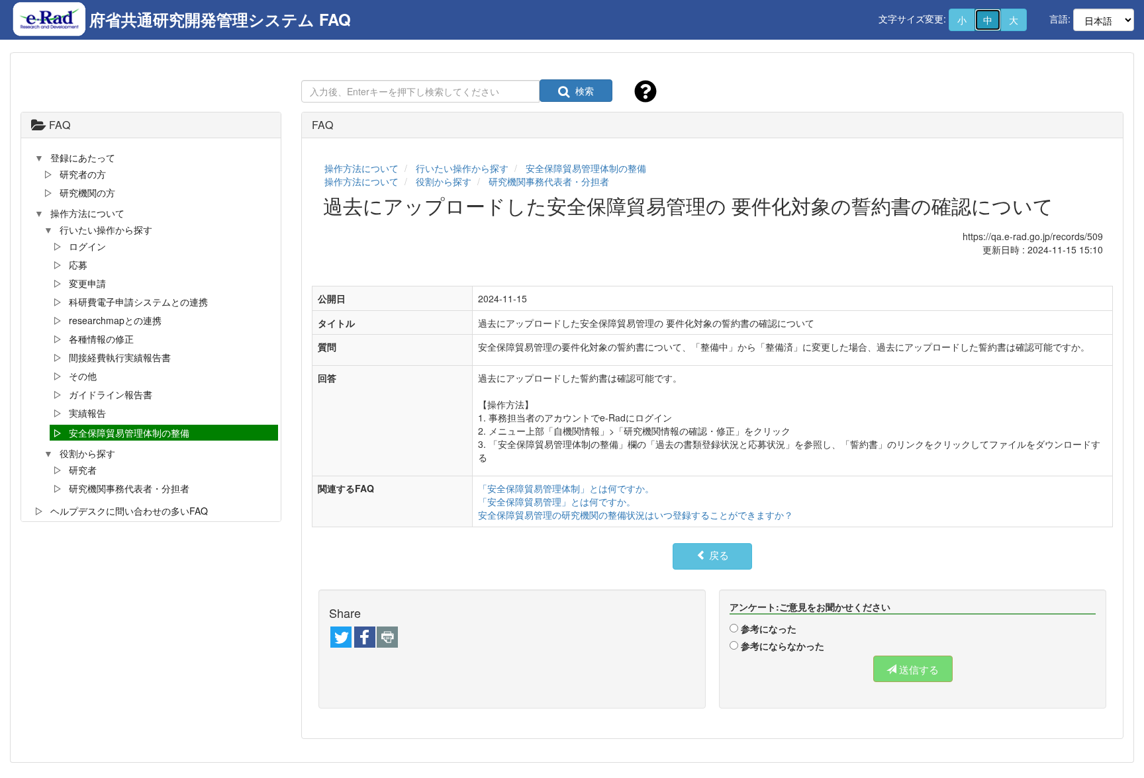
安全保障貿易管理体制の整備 (586, 168)
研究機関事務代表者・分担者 (549, 181)
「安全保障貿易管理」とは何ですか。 (557, 501)
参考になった (768, 628)
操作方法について (361, 168)
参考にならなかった (782, 645)
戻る (717, 555)
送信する (917, 669)
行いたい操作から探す (462, 168)
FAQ (58, 124)
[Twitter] (341, 638)
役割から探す (443, 181)
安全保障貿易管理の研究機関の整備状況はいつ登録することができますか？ (635, 514)
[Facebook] (365, 638)
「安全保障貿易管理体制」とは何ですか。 (566, 488)
